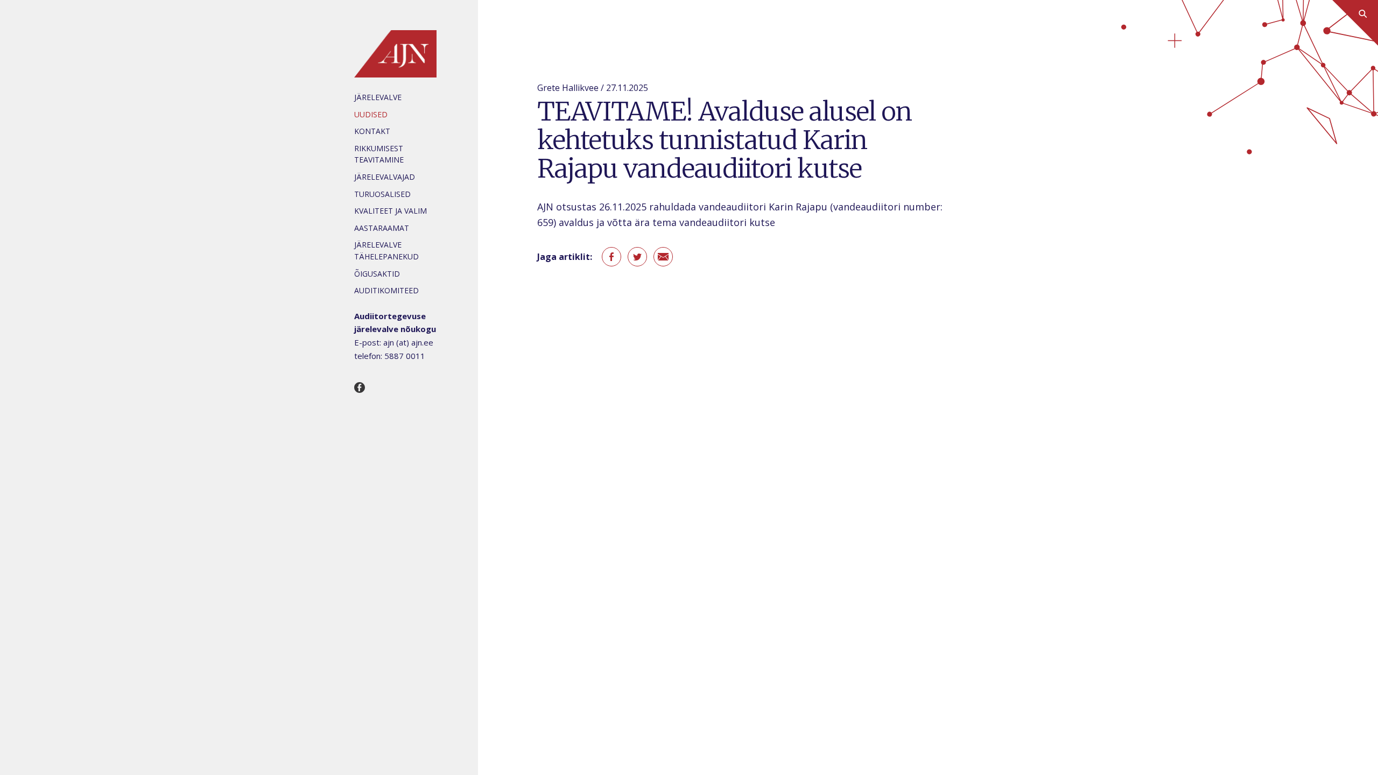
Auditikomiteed (386, 290)
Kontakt (372, 131)
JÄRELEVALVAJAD (384, 177)
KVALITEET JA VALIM (390, 211)
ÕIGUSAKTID (377, 274)
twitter (637, 256)
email (663, 256)
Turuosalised (382, 194)
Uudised (371, 114)
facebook (611, 256)
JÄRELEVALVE (378, 97)
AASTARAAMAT (381, 228)
